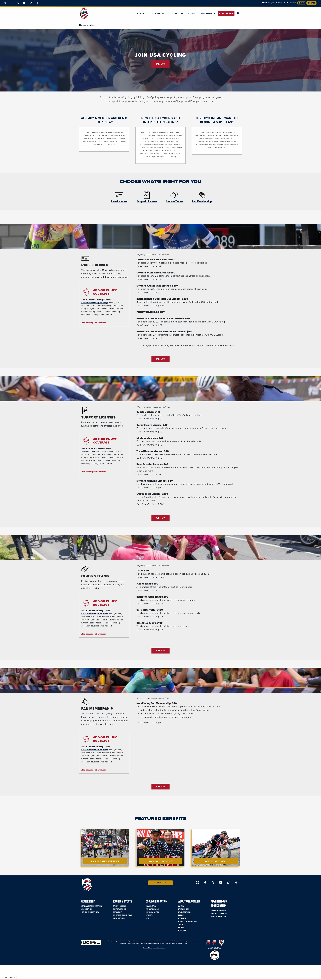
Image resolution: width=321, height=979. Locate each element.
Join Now (160, 359)
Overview (181, 906)
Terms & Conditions (159, 947)
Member (90, 25)
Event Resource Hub (119, 909)
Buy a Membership (86, 909)
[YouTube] (24, 3)
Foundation (208, 13)
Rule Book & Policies (152, 912)
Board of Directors (184, 912)
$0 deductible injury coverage (94, 303)
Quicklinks (291, 3)
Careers (181, 927)
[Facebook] (11, 3)
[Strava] (37, 3)
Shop (301, 3)
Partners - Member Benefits (90, 912)
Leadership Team (183, 909)
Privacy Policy (147, 947)
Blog (147, 918)
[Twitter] (18, 3)
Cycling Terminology (152, 909)
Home (82, 25)
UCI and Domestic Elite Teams (122, 915)
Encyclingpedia (151, 906)
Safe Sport (280, 3)
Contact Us (160, 883)
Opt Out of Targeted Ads (218, 917)
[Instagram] (5, 3)
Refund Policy (182, 930)
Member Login (268, 3)
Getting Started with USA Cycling (91, 906)
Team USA (177, 13)
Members (142, 13)
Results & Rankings (119, 906)
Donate (311, 3)
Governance (182, 918)
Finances (181, 915)
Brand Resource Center (218, 911)
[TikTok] (31, 3)
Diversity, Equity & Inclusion (187, 921)
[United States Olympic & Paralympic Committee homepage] (215, 944)
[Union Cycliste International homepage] (91, 942)
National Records (119, 918)
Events (192, 13)
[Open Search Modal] (238, 13)
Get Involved (159, 13)
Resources (149, 915)
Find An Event (117, 912)
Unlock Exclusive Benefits (160, 861)
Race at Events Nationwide (105, 861)
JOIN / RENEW (226, 13)
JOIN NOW (160, 64)
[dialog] (8, 977)
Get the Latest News (215, 861)
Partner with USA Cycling (219, 914)
